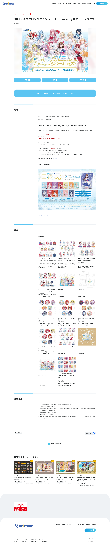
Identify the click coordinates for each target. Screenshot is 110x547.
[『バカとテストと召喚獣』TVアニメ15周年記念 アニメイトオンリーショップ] (65, 473)
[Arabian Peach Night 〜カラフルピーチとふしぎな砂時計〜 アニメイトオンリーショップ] (86, 473)
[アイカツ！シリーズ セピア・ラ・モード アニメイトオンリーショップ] (44, 473)
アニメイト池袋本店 (18, 432)
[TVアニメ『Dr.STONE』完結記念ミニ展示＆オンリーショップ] (23, 473)
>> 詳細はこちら (42, 216)
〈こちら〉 (54, 158)
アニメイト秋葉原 (39, 481)
